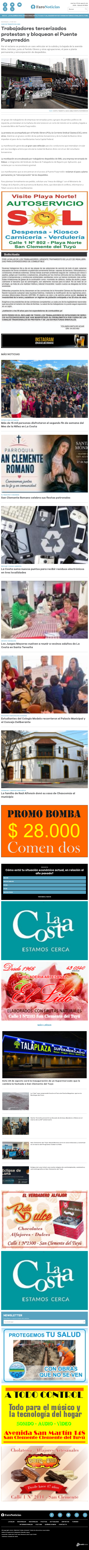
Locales (11, 15)
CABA (71, 111)
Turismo (62, 15)
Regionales (20, 15)
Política (38, 15)
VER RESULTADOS (44, 896)
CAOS (67, 111)
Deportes (55, 15)
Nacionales (30, 15)
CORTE (55, 111)
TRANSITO (61, 111)
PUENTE (76, 111)
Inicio (4, 15)
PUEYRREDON (83, 111)
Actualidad (47, 15)
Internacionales (73, 15)
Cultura (84, 15)
